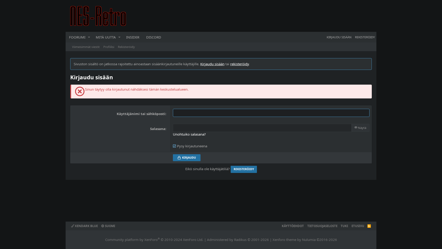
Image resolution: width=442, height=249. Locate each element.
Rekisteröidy (126, 47)
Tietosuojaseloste (322, 226)
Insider (132, 37)
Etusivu (358, 226)
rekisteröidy (239, 64)
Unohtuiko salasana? (189, 134)
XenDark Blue (86, 226)
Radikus (240, 239)
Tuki (344, 226)
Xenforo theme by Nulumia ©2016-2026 (305, 239)
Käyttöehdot (293, 226)
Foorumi (77, 37)
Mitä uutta (106, 37)
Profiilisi (108, 47)
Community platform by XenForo (154, 239)
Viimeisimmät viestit (86, 47)
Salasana (157, 128)
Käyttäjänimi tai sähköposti (141, 113)
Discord (153, 37)
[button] (89, 37)
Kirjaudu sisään (212, 64)
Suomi (109, 226)
